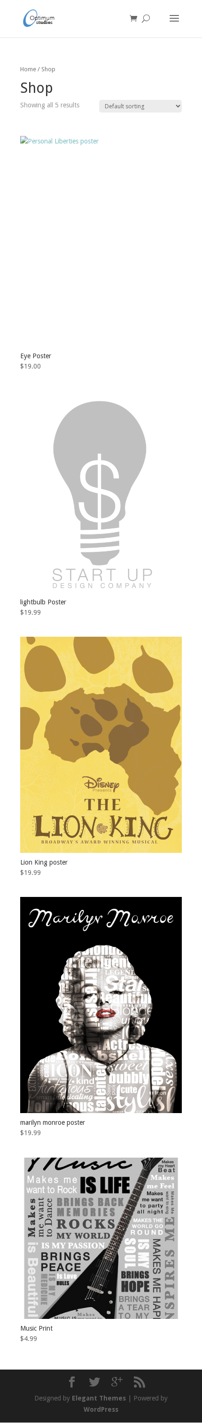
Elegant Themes (99, 1398)
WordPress (101, 1409)
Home (28, 69)
